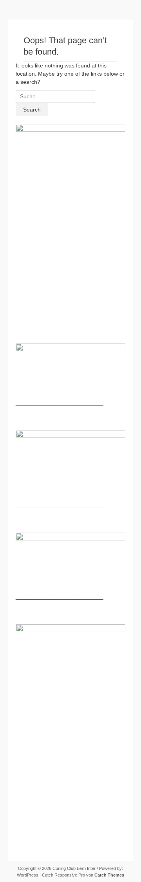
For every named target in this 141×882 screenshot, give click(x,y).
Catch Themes (109, 875)
